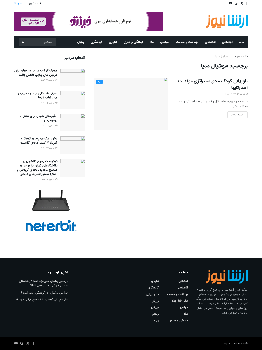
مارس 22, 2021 (48, 148)
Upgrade (19, 3)
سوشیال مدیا (221, 56)
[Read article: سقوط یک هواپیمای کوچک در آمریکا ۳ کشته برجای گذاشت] (72, 145)
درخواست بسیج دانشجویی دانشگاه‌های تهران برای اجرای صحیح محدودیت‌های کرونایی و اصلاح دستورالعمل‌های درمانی (37, 168)
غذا (152, 41)
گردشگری (96, 41)
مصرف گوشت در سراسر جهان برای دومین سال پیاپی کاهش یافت (35, 72)
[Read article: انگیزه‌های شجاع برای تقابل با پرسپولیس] (72, 123)
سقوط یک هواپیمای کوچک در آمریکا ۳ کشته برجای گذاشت (38, 140)
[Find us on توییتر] (27, 343)
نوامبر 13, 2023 (238, 94)
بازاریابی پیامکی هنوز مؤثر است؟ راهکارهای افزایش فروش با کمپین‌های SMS (43, 283)
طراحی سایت (241, 343)
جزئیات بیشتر (235, 113)
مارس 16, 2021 (48, 103)
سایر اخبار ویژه (180, 300)
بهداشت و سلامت (187, 41)
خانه (241, 41)
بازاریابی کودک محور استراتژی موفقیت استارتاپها (213, 84)
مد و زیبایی (152, 294)
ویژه (99, 82)
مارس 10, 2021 (48, 125)
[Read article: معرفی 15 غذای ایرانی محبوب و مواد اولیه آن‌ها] (72, 100)
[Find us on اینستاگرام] (21, 343)
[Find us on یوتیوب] (16, 343)
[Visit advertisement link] (88, 21)
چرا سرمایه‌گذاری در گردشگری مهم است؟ (44, 292)
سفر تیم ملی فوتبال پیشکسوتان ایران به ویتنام (42, 299)
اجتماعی (227, 41)
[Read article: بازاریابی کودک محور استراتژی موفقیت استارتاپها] (131, 104)
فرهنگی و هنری (133, 41)
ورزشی (155, 307)
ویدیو (155, 314)
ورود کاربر (34, 3)
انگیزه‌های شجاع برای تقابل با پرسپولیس (38, 118)
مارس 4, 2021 (48, 179)
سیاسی (164, 41)
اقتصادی (210, 41)
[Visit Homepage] (227, 21)
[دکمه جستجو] (23, 42)
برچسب (236, 56)
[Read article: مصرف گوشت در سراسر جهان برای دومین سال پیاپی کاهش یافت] (72, 77)
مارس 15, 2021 (48, 80)
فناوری (113, 41)
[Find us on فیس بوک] (33, 343)
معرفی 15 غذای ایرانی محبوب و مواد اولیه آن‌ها (37, 95)
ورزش (80, 41)
